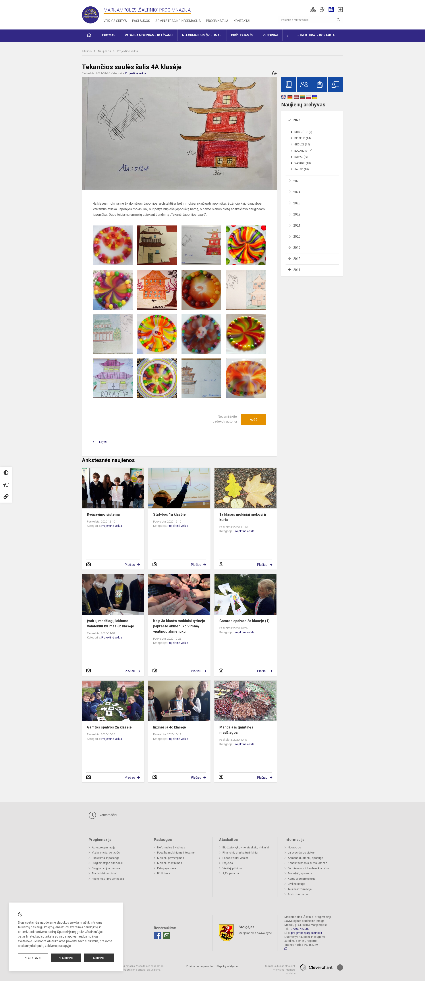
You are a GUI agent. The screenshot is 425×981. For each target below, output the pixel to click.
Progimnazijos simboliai (107, 863)
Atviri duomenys (298, 894)
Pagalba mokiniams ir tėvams (176, 852)
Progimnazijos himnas (106, 868)
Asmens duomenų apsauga (305, 858)
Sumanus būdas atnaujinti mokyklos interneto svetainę (280, 970)
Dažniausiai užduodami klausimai (309, 868)
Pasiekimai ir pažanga (106, 858)
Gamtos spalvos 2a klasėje (109, 727)
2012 (296, 258)
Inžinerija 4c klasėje (169, 727)
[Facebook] (157, 935)
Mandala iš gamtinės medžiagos (236, 730)
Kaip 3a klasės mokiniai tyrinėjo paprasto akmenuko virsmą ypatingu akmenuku (179, 626)
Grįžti (103, 442)
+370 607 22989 (299, 928)
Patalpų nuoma (166, 868)
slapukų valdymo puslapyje (52, 946)
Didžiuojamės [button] (242, 35)
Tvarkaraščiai (107, 815)
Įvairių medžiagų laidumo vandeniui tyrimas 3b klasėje (110, 623)
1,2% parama (230, 873)
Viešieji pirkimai (232, 868)
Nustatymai (33, 958)
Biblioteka (163, 873)
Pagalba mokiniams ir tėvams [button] (149, 35)
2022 (296, 214)
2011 (296, 270)
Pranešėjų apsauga (300, 873)
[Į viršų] (340, 967)
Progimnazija (217, 21)
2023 (296, 203)
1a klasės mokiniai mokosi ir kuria (243, 517)
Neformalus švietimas (171, 847)
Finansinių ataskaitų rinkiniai (240, 852)
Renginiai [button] (270, 35)
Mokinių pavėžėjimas (170, 858)
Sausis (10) (301, 169)
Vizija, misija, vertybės (106, 852)
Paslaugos (141, 21)
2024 (296, 192)
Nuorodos (294, 847)
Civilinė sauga (296, 883)
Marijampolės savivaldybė (255, 933)
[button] (313, 9)
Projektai (228, 863)
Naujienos (105, 51)
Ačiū (253, 420)
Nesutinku (66, 958)
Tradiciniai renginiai (104, 873)
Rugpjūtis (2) (303, 132)
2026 (296, 120)
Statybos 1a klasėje (169, 514)
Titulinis (87, 51)
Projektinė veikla (127, 51)
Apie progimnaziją (103, 847)
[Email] (166, 935)
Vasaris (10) (302, 163)
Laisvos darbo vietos (301, 852)
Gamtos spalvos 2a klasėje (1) (244, 621)
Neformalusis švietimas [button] (202, 35)
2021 (296, 225)
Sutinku (98, 958)
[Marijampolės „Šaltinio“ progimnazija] (93, 14)
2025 (296, 181)
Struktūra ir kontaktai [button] (317, 35)
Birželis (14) (302, 138)
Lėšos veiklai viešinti (235, 858)
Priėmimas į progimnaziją (108, 878)
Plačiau (130, 564)
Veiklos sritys (115, 21)
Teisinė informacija (300, 889)
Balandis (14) (303, 150)
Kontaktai (242, 21)
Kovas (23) (301, 157)
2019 (296, 247)
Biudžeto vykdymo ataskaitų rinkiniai (245, 847)
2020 (296, 236)
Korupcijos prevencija (301, 878)
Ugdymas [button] (108, 35)
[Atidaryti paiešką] (338, 19)
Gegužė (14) (302, 144)
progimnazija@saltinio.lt (306, 932)
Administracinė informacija (178, 21)
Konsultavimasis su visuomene (307, 863)
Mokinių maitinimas (169, 863)
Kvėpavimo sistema (103, 514)
